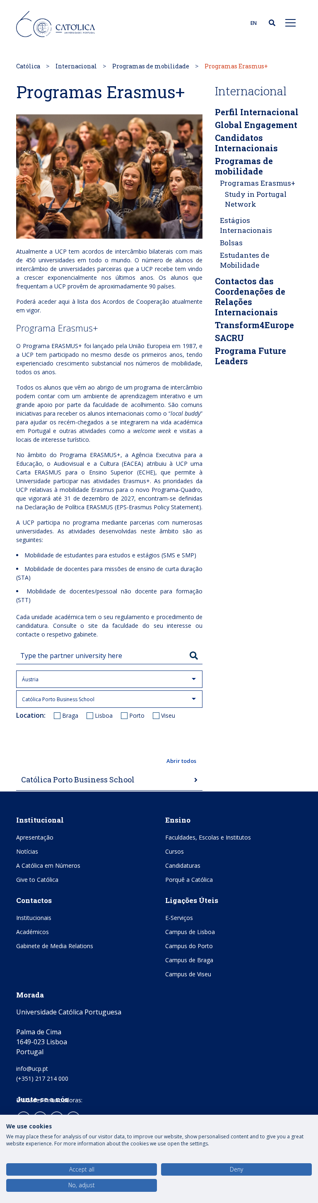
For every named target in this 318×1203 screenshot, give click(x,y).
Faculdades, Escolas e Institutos (208, 837)
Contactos (34, 900)
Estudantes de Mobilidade (244, 260)
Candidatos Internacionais (246, 142)
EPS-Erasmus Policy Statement (157, 507)
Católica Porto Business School (78, 779)
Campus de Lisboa (190, 932)
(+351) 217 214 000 (42, 1078)
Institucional (40, 820)
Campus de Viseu (188, 974)
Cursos (174, 851)
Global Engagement (256, 124)
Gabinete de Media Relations (54, 946)
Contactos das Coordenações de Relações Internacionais (250, 296)
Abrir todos (181, 761)
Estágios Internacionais (246, 225)
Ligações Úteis (191, 900)
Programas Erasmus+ (257, 183)
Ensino (177, 820)
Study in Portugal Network (256, 199)
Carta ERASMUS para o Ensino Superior (74, 472)
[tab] (109, 780)
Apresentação (34, 837)
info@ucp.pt (32, 1068)
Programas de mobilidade (150, 66)
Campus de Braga (189, 960)
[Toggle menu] (290, 22)
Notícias (27, 851)
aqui (64, 301)
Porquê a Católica (189, 879)
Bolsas (231, 242)
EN (254, 23)
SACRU (229, 337)
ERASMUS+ (66, 346)
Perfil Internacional (257, 112)
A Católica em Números (48, 865)
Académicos (32, 932)
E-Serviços (179, 918)
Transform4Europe (254, 325)
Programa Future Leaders (250, 355)
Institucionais (33, 918)
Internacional (76, 66)
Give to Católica (37, 879)
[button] (109, 761)
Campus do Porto (189, 946)
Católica (28, 66)
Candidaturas (182, 865)
